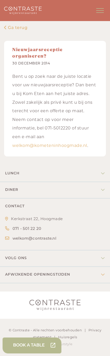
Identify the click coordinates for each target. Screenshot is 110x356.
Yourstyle (64, 344)
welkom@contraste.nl (34, 239)
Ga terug (17, 28)
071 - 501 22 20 (27, 229)
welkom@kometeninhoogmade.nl (49, 146)
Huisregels (67, 337)
